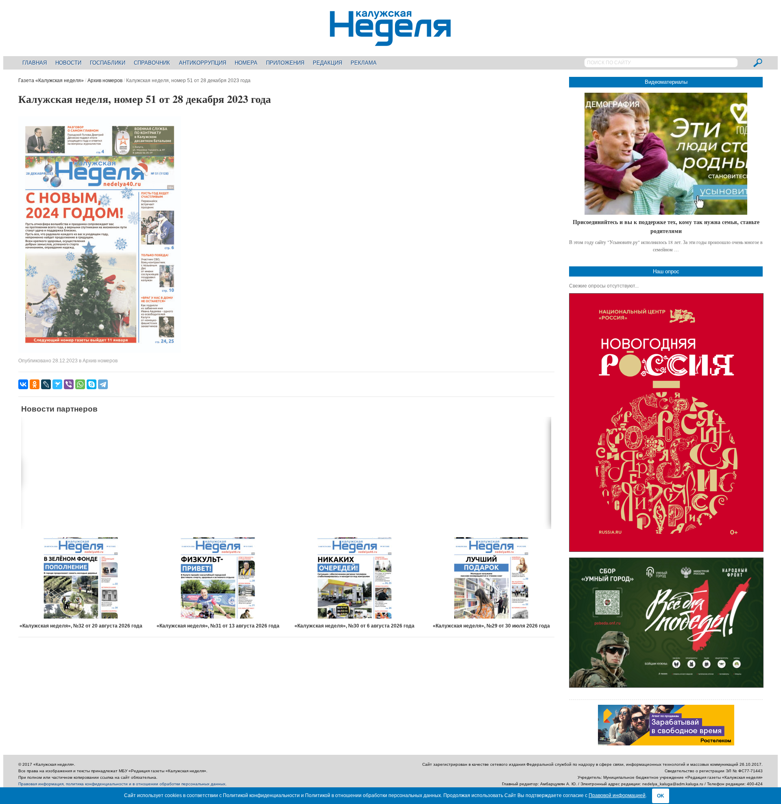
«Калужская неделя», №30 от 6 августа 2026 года (354, 626)
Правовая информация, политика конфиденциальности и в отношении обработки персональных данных (121, 784)
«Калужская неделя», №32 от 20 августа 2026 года (81, 626)
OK (660, 796)
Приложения (285, 63)
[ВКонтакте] (23, 384)
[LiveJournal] (46, 384)
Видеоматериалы (666, 82)
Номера (246, 63)
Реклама (364, 63)
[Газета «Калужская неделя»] (390, 41)
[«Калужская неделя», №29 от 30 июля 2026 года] (491, 578)
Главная (34, 63)
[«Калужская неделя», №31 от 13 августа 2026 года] (218, 578)
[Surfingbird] (57, 384)
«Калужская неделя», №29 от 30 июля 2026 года (491, 626)
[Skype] (91, 384)
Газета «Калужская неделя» (51, 80)
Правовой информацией (617, 795)
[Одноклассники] (34, 384)
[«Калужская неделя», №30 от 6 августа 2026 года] (355, 578)
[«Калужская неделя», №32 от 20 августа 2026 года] (81, 578)
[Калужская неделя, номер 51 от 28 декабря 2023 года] (99, 351)
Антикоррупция (202, 63)
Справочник (152, 63)
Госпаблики (107, 63)
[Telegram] (103, 384)
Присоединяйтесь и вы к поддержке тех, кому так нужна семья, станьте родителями (666, 226)
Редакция (327, 63)
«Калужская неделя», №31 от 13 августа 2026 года (218, 626)
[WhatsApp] (80, 384)
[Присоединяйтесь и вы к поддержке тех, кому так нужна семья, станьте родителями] (666, 154)
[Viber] (69, 384)
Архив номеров (104, 80)
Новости (68, 63)
